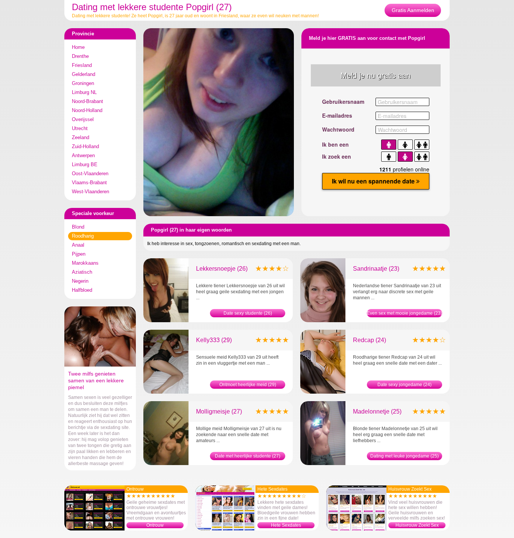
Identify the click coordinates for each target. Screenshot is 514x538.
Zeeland (80, 137)
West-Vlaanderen (90, 191)
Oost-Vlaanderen (90, 173)
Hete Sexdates (286, 525)
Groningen (83, 83)
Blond (78, 227)
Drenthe (80, 56)
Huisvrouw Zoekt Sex (417, 525)
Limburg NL (84, 92)
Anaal (78, 245)
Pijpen (78, 254)
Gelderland (83, 74)
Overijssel (83, 119)
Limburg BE (84, 164)
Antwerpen (83, 155)
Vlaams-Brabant (89, 182)
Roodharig (83, 236)
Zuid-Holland (85, 146)
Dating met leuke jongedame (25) (404, 456)
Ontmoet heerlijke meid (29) (247, 384)
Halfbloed (82, 290)
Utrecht (80, 128)
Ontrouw (155, 525)
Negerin (80, 281)
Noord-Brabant (87, 101)
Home (78, 47)
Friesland (82, 65)
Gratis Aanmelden (413, 10)
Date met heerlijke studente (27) (247, 456)
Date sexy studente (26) (248, 313)
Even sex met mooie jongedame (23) (404, 313)
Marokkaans (85, 263)
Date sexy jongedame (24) (404, 384)
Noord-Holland (87, 110)
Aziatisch (82, 272)
